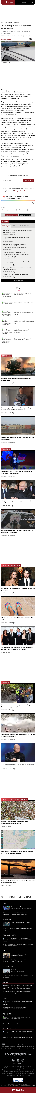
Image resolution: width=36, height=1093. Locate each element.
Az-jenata (7, 1014)
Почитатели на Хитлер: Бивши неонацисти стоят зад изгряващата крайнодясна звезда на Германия (16, 254)
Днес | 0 (23, 2)
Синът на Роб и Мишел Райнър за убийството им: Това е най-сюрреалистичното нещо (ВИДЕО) (15, 245)
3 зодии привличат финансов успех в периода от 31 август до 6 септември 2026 (24, 321)
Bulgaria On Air (24, 1044)
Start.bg (10, 1048)
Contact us (32, 1085)
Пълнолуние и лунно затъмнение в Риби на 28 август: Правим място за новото (23, 312)
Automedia (8, 967)
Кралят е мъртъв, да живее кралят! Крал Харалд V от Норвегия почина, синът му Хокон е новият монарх (21, 987)
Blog (6, 1048)
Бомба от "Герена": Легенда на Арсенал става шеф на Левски (22, 954)
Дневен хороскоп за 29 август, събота (24, 302)
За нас (7, 1066)
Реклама (27, 1066)
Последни (6, 226)
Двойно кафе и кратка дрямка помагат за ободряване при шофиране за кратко (14, 1008)
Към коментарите (25, 215)
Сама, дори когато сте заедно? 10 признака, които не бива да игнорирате (23, 330)
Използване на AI (23, 1075)
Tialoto (6, 982)
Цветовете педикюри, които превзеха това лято (17, 1037)
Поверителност (10, 1068)
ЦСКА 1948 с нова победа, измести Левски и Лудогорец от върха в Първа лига (15, 960)
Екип (12, 1066)
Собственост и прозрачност (13, 1071)
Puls (5, 998)
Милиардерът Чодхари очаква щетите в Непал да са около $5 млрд (21, 939)
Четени (14, 226)
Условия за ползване (24, 1068)
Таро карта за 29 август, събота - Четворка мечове (22, 293)
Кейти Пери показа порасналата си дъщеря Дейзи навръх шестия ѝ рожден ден (17, 992)
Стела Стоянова (6, 39)
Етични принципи (26, 1070)
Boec (25, 1048)
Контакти (19, 1066)
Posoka (21, 1048)
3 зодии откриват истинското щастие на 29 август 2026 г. (20, 923)
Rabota (30, 1046)
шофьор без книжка (20, 210)
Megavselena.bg (31, 1048)
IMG (3, 1044)
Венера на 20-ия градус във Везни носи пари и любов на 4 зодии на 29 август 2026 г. (17, 929)
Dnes (11, 1044)
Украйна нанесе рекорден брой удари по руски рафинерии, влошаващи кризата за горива (16, 913)
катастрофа (6, 210)
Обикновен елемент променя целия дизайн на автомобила (21, 970)
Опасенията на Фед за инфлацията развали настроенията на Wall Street (21, 907)
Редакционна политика (10, 1070)
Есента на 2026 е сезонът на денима (15, 274)
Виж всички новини (18, 280)
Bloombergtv (9, 935)
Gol (4, 951)
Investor (7, 904)
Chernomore (15, 1048)
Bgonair (7, 919)
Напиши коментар (11, 215)
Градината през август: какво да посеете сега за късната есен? (22, 338)
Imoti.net (25, 1046)
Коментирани (24, 226)
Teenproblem (9, 1028)
